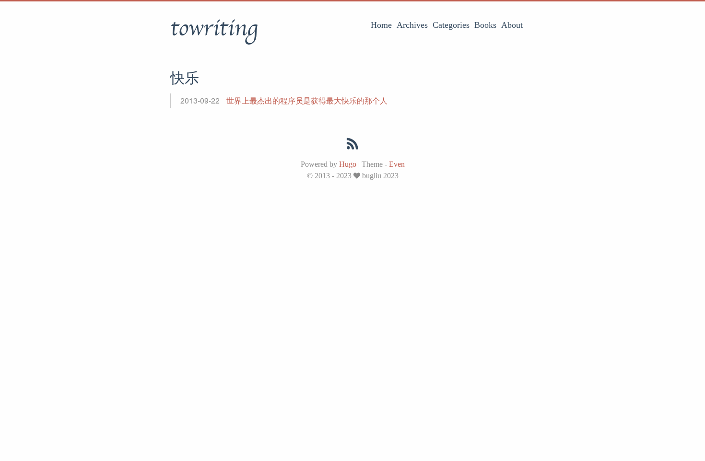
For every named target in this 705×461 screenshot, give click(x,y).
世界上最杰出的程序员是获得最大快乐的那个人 (307, 100)
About (512, 25)
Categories (451, 25)
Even (397, 164)
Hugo (347, 164)
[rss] (352, 145)
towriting (214, 28)
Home (381, 25)
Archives (412, 25)
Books (485, 25)
